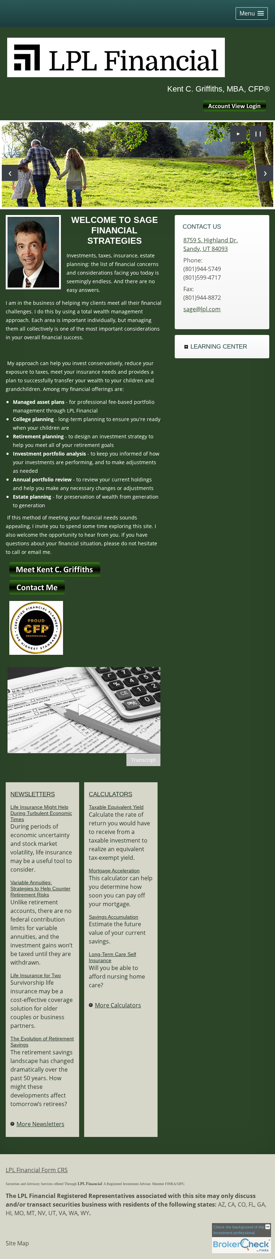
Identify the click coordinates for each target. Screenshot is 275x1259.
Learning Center (218, 346)
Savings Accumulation (113, 917)
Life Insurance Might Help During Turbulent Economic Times (41, 813)
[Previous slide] (10, 173)
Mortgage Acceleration (114, 870)
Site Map (17, 1243)
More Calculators (118, 1005)
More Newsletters (40, 1124)
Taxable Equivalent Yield (116, 807)
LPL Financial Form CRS (37, 1170)
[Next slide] (265, 173)
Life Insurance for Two (35, 975)
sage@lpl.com (202, 309)
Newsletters (32, 794)
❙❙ (258, 133)
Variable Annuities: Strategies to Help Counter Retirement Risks (40, 888)
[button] (252, 13)
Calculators (110, 794)
